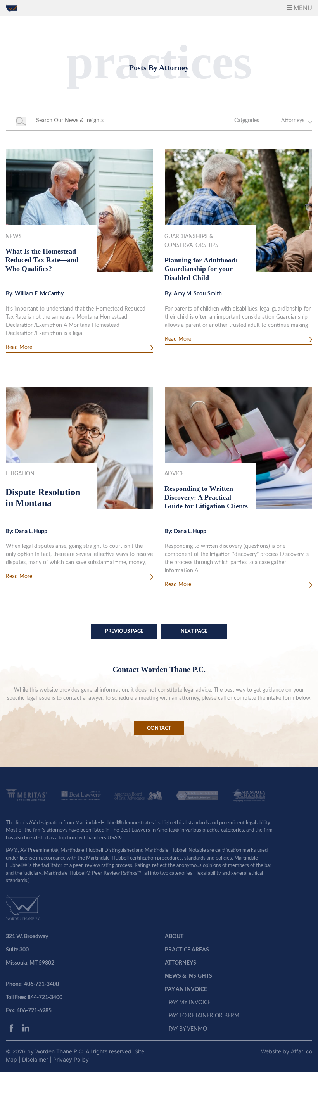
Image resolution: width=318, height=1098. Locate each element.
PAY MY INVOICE (190, 1002)
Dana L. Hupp (31, 531)
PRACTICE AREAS (187, 950)
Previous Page (124, 631)
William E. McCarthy (39, 294)
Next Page (194, 631)
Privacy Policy (71, 1059)
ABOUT (174, 936)
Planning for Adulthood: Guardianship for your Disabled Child (201, 268)
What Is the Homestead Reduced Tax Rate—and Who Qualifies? (41, 260)
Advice (174, 473)
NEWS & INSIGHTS (188, 976)
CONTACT (159, 728)
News (13, 236)
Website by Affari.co (286, 1051)
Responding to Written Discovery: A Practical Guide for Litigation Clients (206, 497)
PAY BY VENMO (188, 1029)
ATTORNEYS (180, 963)
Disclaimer (36, 1059)
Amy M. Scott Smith (198, 294)
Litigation (20, 473)
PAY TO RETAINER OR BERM (204, 1016)
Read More (19, 347)
